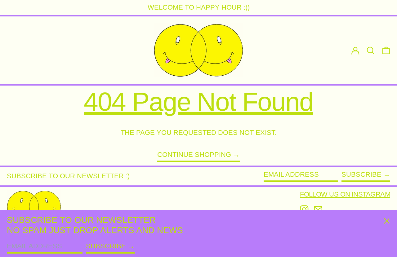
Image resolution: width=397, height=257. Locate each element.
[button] (386, 50)
